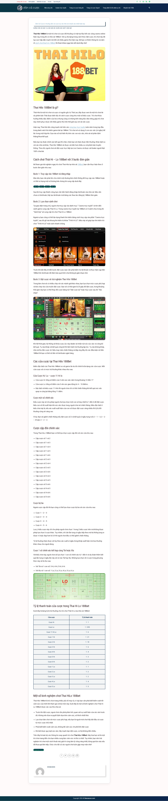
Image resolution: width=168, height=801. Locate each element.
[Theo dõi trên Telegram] (149, 1)
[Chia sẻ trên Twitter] (65, 755)
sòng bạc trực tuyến (77, 127)
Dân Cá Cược (39, 24)
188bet (80, 164)
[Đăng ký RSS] (146, 1)
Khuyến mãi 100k (128, 8)
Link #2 (42, 187)
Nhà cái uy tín (48, 8)
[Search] (149, 7)
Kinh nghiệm (32, 1)
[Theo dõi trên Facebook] (137, 1)
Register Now (38, 750)
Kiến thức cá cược (41, 1)
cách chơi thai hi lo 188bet (45, 43)
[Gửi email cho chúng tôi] (143, 1)
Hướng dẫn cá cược (22, 1)
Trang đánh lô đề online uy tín (111, 8)
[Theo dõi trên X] (140, 1)
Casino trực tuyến (61, 8)
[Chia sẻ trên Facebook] (61, 755)
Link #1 (36, 187)
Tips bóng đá (56, 1)
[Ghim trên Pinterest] (73, 755)
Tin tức (49, 1)
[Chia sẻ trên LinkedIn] (77, 755)
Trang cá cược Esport (93, 8)
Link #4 (53, 187)
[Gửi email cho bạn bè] (69, 755)
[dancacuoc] (28, 8)
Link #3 (47, 187)
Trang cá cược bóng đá (76, 8)
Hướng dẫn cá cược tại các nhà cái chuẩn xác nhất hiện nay (65, 24)
